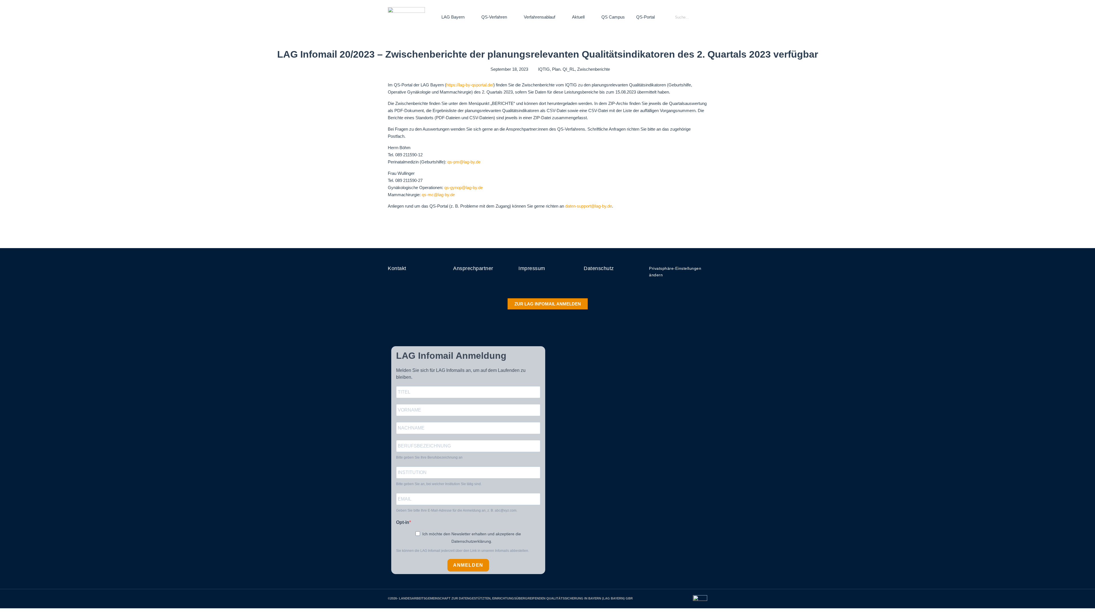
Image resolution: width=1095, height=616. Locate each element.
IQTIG (544, 69)
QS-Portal (645, 17)
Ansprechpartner (473, 268)
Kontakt (397, 268)
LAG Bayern (453, 17)
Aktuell (578, 17)
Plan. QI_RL (563, 69)
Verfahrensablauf (539, 17)
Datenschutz (599, 268)
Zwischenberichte (593, 69)
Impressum (531, 268)
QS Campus (613, 17)
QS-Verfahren (494, 17)
